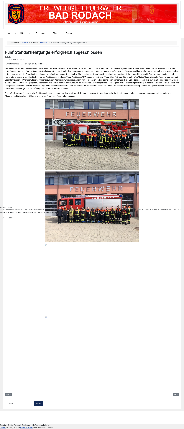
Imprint (99, 222)
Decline (11, 218)
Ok (3, 218)
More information (88, 222)
